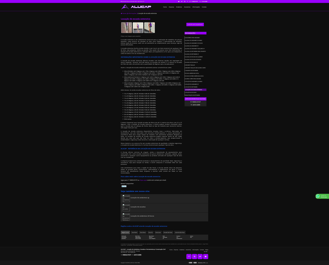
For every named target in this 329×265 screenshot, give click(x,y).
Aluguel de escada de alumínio (194, 57)
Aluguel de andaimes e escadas (194, 43)
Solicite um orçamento (195, 24)
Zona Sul (150, 232)
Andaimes (179, 7)
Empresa (171, 7)
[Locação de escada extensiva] (126, 27)
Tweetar (124, 186)
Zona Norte (134, 232)
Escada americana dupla (192, 73)
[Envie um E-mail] (178, 1)
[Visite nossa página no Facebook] (187, 1)
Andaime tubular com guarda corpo (195, 68)
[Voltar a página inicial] (136, 7)
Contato (204, 7)
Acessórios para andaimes (192, 37)
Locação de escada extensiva (193, 89)
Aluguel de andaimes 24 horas (193, 40)
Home (165, 7)
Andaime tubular (190, 65)
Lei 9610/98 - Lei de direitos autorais (134, 245)
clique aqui (143, 180)
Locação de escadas (190, 92)
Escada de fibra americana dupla (194, 76)
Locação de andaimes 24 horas (193, 81)
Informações (196, 7)
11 (203, 1)
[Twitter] (181, 1)
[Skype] (184, 1)
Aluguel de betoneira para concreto (195, 51)
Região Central (125, 232)
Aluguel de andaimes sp (191, 46)
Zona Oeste (143, 232)
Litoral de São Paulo (180, 232)
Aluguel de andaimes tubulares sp (195, 48)
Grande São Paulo (168, 232)
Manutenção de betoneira (192, 95)
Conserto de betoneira (191, 70)
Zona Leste (158, 232)
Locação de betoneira (191, 87)
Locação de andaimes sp (192, 84)
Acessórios (187, 7)
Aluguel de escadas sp (191, 62)
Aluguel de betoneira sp (192, 54)
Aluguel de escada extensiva (193, 59)
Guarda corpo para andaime (193, 78)
